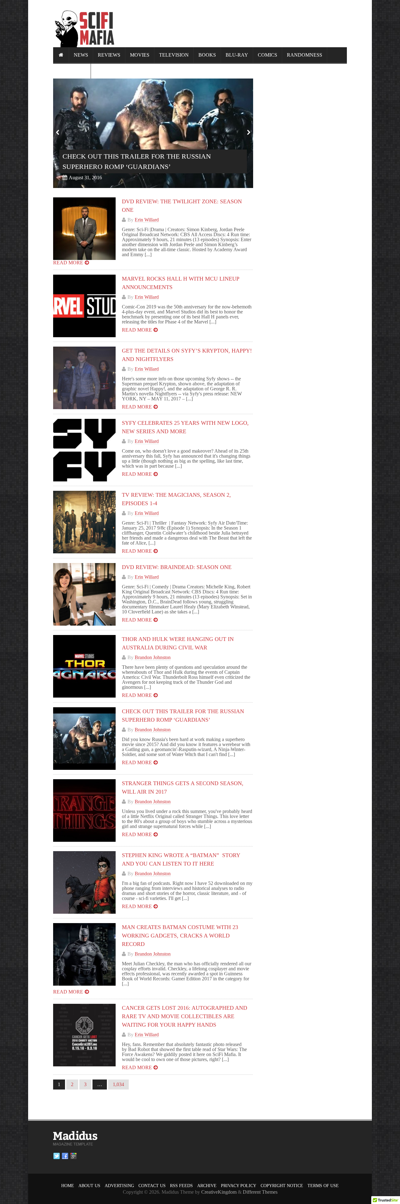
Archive (207, 1185)
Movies (139, 55)
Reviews (109, 55)
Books (207, 55)
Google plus (73, 1156)
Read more (68, 262)
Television (174, 55)
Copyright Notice (282, 1185)
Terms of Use (323, 1185)
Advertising (119, 1185)
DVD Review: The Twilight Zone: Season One (143, 166)
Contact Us (152, 1185)
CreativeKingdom (219, 1192)
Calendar (72, 70)
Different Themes (260, 1192)
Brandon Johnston (153, 657)
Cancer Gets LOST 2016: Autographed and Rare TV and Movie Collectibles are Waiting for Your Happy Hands (184, 1016)
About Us (89, 1185)
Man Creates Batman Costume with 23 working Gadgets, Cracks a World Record (180, 935)
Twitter (56, 1156)
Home (67, 1185)
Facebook (65, 1156)
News (81, 55)
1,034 (118, 1084)
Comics (267, 55)
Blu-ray (237, 55)
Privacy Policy (238, 1185)
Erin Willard (147, 219)
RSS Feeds (181, 1185)
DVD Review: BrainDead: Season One (177, 567)
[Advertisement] (233, 23)
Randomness (304, 55)
